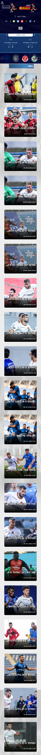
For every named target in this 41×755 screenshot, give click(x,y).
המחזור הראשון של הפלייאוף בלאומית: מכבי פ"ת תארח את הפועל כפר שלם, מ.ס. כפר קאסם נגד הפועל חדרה (20, 333)
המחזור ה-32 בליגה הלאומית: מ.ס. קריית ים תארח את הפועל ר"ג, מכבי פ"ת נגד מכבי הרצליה (20, 299)
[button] (20, 28)
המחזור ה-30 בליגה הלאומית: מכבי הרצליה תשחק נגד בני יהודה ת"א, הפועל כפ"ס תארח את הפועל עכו (20, 367)
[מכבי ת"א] (15, 58)
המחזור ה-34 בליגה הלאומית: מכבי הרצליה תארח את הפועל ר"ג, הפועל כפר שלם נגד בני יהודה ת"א (20, 162)
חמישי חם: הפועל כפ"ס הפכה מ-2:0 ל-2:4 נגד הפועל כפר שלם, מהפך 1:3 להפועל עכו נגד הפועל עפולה (20, 265)
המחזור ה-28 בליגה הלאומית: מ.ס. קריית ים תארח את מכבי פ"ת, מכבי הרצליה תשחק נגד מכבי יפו (20, 401)
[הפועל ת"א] (25, 58)
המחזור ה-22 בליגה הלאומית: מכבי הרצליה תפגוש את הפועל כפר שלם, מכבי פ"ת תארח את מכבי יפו (20, 743)
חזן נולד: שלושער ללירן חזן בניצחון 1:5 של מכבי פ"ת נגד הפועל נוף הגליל (20, 435)
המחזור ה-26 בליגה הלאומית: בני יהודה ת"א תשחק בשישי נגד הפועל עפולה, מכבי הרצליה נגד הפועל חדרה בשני (20, 538)
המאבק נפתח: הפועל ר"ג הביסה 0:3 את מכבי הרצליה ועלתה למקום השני (20, 128)
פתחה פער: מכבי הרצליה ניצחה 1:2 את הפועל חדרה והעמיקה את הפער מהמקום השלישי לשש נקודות (20, 470)
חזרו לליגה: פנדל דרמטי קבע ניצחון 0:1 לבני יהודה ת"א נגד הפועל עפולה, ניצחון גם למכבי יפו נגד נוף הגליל (20, 504)
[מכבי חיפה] (34, 58)
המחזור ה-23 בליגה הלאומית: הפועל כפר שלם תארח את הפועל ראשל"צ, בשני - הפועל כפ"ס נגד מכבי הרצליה (20, 709)
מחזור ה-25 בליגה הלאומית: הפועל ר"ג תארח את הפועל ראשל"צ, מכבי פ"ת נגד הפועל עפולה (20, 606)
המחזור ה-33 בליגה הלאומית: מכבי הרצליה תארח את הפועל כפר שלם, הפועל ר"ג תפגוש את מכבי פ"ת (20, 230)
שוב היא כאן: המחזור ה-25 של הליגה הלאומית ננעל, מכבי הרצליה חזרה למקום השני (20, 572)
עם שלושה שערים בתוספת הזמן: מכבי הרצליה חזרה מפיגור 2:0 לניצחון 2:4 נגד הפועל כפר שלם (20, 196)
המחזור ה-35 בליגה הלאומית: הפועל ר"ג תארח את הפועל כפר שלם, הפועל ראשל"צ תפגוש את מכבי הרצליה (20, 94)
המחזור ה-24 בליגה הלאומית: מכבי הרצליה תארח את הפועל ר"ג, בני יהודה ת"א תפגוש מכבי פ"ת (20, 675)
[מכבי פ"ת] (6, 58)
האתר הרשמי (21, 17)
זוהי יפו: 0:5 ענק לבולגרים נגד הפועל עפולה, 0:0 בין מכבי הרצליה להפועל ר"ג (20, 640)
